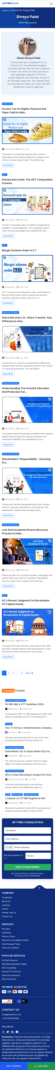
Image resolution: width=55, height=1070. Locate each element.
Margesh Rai (12, 709)
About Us (6, 901)
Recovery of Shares (10, 312)
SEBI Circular (17, 794)
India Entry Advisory (11, 975)
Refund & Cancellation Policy (15, 940)
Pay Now (6, 929)
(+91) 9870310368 (10, 1018)
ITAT (4, 595)
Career (5, 909)
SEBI (7, 794)
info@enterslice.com (11, 1014)
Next (28, 673)
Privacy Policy (8, 936)
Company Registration (14, 747)
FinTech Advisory (10, 960)
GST (4, 174)
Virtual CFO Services (11, 971)
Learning (5, 10)
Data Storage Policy (11, 944)
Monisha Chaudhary (15, 779)
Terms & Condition (10, 947)
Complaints (7, 897)
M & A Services (9, 979)
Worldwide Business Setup (14, 964)
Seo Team (12, 732)
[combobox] (9, 847)
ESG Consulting (9, 968)
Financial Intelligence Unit (15, 700)
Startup (9, 724)
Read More (8, 165)
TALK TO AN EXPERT (27, 867)
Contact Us (7, 916)
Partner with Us (9, 912)
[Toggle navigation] (51, 4)
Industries (6, 932)
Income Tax (7, 104)
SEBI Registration (31, 794)
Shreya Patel (9, 149)
